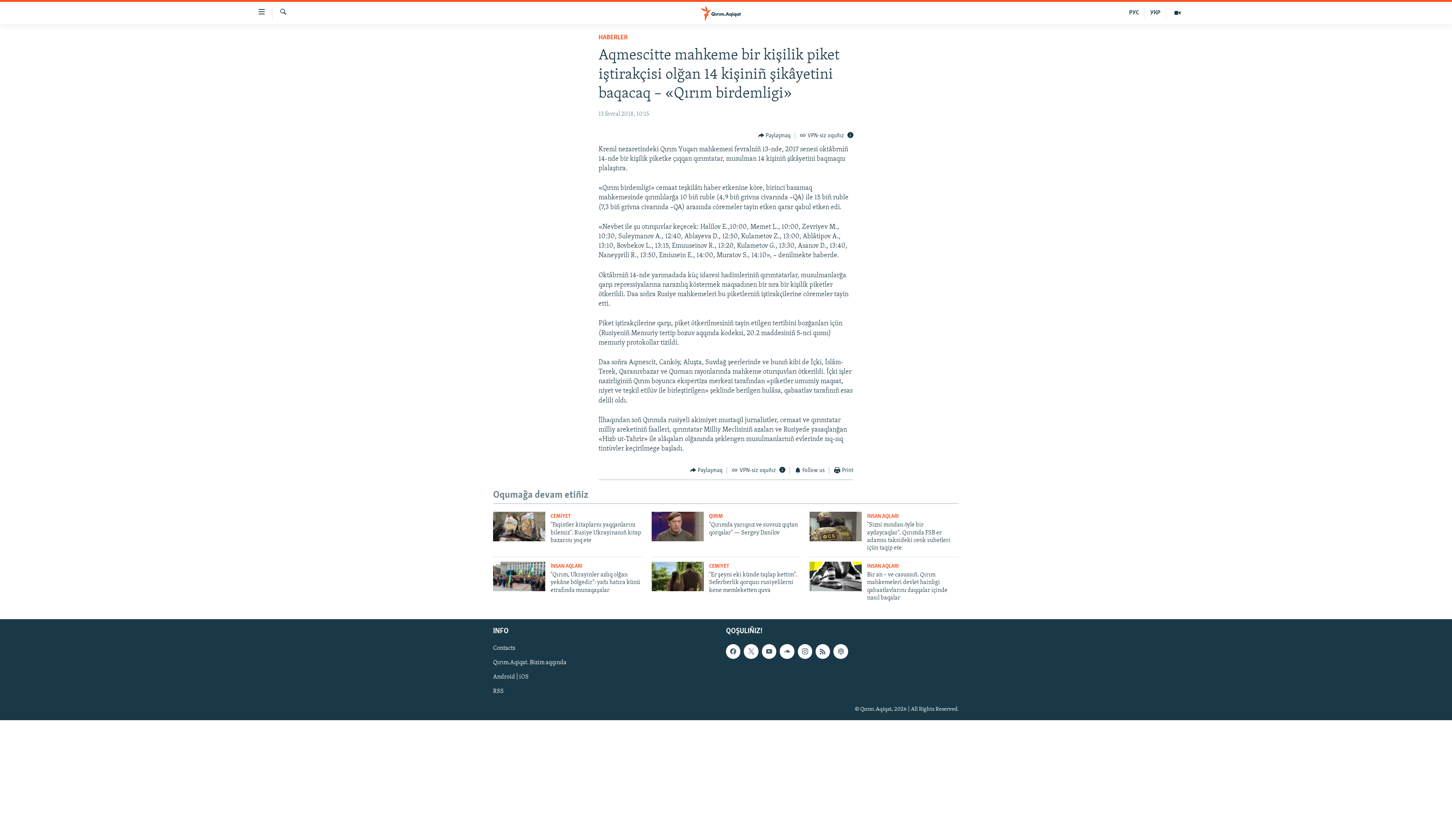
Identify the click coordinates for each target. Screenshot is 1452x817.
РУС (1134, 13)
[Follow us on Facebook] (733, 652)
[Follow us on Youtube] (769, 652)
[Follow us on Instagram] (805, 652)
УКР (1155, 13)
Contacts (504, 649)
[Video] (1177, 13)
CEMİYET (561, 516)
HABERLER (613, 37)
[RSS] (823, 652)
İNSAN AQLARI (883, 516)
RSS (498, 692)
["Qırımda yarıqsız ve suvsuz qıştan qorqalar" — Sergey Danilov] (678, 526)
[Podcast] (840, 652)
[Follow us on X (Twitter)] (751, 652)
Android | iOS (511, 677)
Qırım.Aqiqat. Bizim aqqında (529, 663)
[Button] (774, 136)
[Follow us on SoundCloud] (787, 652)
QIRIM (716, 516)
